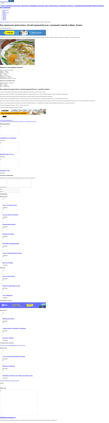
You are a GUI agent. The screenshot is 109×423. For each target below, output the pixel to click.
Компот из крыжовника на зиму (11, 285)
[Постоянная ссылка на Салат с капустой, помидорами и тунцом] (5, 354)
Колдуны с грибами (8, 338)
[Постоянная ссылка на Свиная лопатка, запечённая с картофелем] (5, 325)
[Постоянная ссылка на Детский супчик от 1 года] (9, 151)
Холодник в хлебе (5, 170)
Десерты (4, 16)
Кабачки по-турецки (8, 234)
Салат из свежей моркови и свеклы (12, 253)
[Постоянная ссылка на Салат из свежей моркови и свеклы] (5, 250)
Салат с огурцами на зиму (10, 205)
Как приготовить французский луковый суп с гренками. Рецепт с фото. (18, 121)
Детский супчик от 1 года (7, 154)
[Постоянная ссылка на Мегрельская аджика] (5, 316)
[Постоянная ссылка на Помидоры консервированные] (5, 241)
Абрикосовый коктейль (9, 224)
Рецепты (4, 13)
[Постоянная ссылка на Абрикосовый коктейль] (5, 221)
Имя (1, 189)
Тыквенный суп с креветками (8, 138)
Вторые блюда (6, 10)
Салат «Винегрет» (8, 295)
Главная (1, 22)
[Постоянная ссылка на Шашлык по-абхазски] (5, 363)
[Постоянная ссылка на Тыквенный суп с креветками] (9, 135)
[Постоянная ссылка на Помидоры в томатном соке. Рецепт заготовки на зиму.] (5, 373)
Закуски (4, 17)
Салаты (4, 19)
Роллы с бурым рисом (9, 276)
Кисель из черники (8, 262)
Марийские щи (6, 120)
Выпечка (4, 15)
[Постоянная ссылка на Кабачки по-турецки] (5, 231)
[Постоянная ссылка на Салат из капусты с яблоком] (5, 212)
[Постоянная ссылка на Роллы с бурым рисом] (5, 273)
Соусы (4, 11)
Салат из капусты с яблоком (10, 214)
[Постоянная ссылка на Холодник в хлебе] (9, 168)
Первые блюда (6, 12)
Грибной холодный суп (8, 417)
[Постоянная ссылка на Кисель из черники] (5, 260)
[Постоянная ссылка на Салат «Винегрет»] (5, 293)
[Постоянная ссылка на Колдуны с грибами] (5, 335)
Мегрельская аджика (8, 318)
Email (1, 191)
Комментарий (3, 187)
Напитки (4, 18)
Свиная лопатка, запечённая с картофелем (14, 328)
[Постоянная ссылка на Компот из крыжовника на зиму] (5, 283)
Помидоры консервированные (11, 243)
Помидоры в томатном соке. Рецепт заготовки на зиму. (18, 375)
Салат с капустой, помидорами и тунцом (14, 356)
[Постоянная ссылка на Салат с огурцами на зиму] (5, 202)
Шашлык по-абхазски (9, 366)
